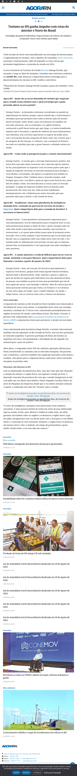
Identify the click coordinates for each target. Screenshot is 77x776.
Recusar (26, 772)
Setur (44, 70)
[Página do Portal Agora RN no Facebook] (4, 1)
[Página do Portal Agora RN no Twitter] (8, 1)
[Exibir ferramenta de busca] (73, 7)
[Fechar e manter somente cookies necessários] (74, 770)
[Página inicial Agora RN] (9, 746)
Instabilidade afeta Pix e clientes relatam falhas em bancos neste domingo (38, 498)
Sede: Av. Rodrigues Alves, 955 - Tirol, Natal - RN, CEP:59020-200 (22, 754)
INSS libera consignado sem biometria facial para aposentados (32, 443)
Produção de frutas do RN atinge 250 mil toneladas (27, 553)
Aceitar (16, 772)
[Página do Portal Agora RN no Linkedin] (19, 1)
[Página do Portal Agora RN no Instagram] (11, 1)
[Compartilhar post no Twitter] (36, 21)
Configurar (37, 772)
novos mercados (65, 57)
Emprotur (8, 209)
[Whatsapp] (41, 21)
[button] (3, 7)
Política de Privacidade (52, 772)
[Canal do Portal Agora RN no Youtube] (15, 1)
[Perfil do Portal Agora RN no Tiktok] (23, 1)
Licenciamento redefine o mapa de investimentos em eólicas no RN (35, 732)
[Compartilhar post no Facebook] (39, 21)
